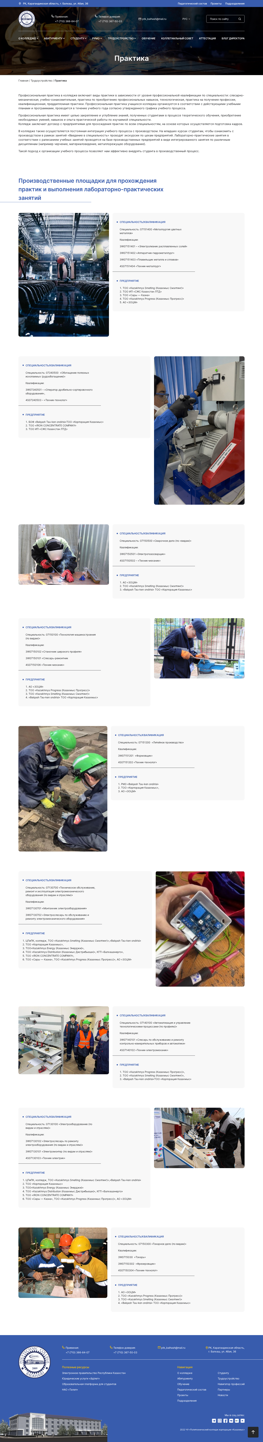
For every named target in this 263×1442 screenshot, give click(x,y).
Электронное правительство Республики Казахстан (94, 1372)
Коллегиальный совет (177, 38)
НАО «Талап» (70, 1389)
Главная (23, 80)
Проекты (216, 3)
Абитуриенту (53, 38)
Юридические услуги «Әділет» (81, 1378)
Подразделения (235, 3)
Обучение (148, 38)
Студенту (77, 38)
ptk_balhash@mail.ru (154, 18)
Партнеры (224, 1389)
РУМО (96, 38)
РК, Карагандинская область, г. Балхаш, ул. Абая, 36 (55, 3)
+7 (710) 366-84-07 (67, 21)
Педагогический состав (192, 3)
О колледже (27, 38)
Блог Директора (233, 38)
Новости (223, 1395)
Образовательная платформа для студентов (89, 1384)
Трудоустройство (121, 38)
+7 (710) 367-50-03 (110, 21)
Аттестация (207, 38)
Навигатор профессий (231, 1384)
